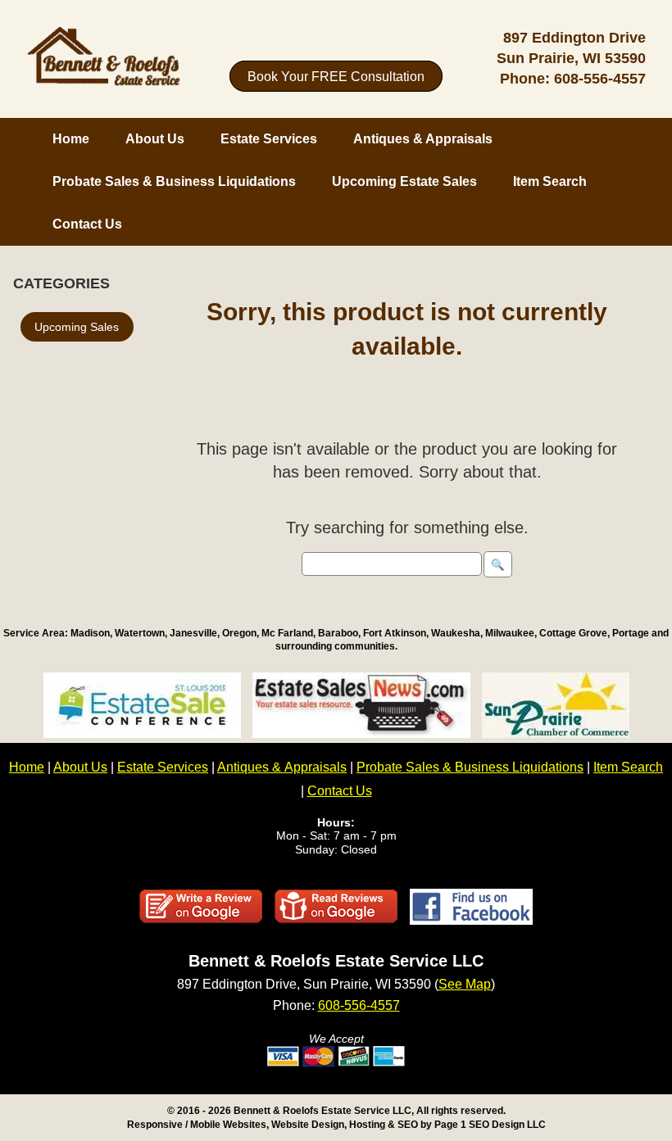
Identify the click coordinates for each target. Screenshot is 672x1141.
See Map (464, 984)
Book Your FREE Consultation (336, 76)
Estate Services (268, 139)
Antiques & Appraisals (423, 139)
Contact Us (87, 224)
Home (70, 139)
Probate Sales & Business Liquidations (174, 181)
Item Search (550, 181)
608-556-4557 (600, 78)
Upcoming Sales (76, 326)
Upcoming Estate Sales (404, 181)
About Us (154, 139)
